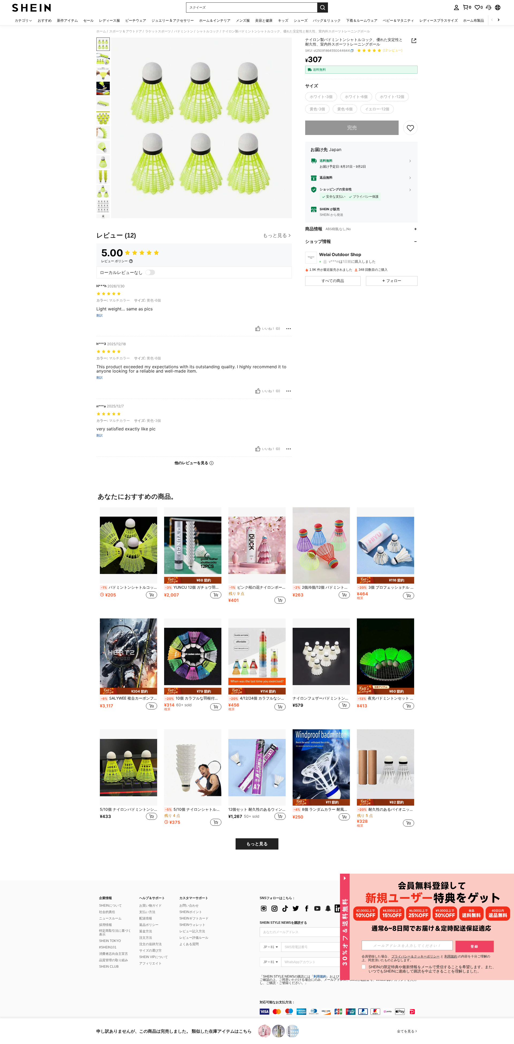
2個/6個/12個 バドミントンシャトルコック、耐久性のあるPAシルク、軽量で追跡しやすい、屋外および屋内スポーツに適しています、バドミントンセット (322, 587)
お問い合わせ (189, 905)
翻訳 (99, 315)
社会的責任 (107, 912)
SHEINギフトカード (194, 918)
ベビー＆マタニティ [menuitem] (398, 20)
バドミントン (183, 31)
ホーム (101, 31)
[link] (466, 7)
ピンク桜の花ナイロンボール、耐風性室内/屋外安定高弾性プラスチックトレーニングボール (257, 587)
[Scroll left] (492, 20)
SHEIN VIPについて (153, 957)
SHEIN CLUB (109, 966)
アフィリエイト (150, 963)
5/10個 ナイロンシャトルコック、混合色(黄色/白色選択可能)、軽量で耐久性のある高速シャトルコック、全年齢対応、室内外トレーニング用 (193, 809)
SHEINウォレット (192, 925)
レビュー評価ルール (193, 938)
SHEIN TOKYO (110, 941)
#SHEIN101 (107, 947)
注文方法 (145, 938)
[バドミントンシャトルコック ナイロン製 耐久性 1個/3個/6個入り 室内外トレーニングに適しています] (128, 545)
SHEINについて (110, 905)
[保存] (410, 128)
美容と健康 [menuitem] (264, 20)
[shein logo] (31, 7)
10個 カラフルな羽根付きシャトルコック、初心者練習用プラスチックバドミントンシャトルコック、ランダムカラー (193, 698)
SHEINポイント (190, 912)
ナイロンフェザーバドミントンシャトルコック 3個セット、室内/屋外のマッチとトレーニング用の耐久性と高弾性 (321, 698)
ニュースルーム (110, 918)
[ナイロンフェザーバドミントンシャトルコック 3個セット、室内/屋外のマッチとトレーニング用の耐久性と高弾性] (321, 656)
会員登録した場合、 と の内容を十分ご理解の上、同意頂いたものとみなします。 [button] (426, 958)
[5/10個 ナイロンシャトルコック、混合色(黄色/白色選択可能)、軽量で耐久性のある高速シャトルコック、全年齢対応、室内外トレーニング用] (192, 767)
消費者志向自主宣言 (113, 954)
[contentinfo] (340, 1011)
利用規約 (319, 976)
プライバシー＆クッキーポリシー (415, 956)
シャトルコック (207, 31)
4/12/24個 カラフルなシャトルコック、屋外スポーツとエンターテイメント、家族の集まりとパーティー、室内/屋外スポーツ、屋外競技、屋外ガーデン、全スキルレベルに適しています (257, 698)
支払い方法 (147, 912)
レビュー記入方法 (192, 931)
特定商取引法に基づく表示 (115, 932)
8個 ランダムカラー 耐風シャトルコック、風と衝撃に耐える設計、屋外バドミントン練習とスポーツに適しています (322, 809)
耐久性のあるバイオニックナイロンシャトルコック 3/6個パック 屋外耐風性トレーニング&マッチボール (386, 809)
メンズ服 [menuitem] (243, 20)
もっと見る (257, 844)
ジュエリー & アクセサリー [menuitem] (173, 20)
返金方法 (145, 931)
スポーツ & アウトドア (125, 31)
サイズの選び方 (150, 950)
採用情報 (105, 925)
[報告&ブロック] (288, 328)
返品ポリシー (148, 925)
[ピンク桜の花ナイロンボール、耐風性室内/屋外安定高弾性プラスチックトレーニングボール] (257, 545)
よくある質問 (189, 944)
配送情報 (145, 918)
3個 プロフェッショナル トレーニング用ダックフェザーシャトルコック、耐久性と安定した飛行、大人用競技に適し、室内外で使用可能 (386, 587)
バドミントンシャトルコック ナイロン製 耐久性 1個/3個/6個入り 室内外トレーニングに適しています (129, 587)
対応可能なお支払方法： (277, 1002)
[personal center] (456, 7)
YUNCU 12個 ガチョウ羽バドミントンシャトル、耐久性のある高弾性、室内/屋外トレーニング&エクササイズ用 (193, 587)
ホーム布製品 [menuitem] (473, 20)
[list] (302, 908)
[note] (192, 580)
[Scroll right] (498, 20)
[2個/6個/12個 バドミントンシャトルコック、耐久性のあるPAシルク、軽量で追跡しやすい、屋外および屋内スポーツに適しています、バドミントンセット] (321, 545)
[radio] (321, 96)
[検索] (322, 7)
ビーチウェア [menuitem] (135, 20)
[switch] (150, 272)
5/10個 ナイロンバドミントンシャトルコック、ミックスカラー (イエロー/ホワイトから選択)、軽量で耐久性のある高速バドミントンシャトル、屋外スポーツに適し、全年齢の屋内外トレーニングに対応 (128, 809)
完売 (352, 127)
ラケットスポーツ (158, 31)
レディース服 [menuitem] (109, 20)
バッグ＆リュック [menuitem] (327, 20)
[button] (488, 7)
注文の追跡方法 (150, 944)
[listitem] (128, 558)
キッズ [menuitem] (283, 20)
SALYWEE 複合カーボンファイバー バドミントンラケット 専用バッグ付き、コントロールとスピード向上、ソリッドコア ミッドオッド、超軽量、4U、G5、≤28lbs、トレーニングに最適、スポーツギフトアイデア (129, 698)
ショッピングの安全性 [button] (336, 189)
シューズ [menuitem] (301, 20)
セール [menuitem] (88, 20)
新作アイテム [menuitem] (67, 20)
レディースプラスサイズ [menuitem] (438, 20)
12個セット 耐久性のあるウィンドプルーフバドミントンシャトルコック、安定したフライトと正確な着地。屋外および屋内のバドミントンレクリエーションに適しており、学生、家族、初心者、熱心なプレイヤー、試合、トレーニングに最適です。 (257, 809)
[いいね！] (258, 328)
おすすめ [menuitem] (45, 20)
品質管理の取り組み (113, 960)
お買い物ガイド (150, 905)
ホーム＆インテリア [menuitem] (214, 20)
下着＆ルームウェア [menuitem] (361, 20)
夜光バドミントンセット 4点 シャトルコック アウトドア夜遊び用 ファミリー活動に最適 (386, 698)
